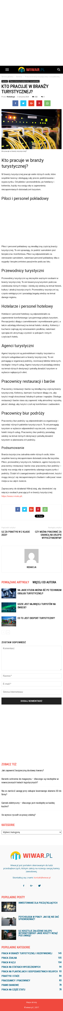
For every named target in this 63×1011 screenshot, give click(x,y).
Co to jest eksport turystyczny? (36, 618)
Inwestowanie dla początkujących (37, 902)
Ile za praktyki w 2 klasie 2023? (15, 533)
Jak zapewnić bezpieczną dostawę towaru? (22, 770)
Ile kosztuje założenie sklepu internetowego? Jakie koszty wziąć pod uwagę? (38, 933)
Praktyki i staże (10, 976)
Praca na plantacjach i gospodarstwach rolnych (29, 971)
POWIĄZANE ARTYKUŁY (15, 582)
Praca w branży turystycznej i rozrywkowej (24, 81)
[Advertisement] (31, 32)
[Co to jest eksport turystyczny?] (8, 621)
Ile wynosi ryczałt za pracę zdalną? (18, 814)
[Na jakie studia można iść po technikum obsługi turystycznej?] (8, 593)
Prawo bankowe (10, 985)
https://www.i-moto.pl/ (11, 496)
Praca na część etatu (13, 989)
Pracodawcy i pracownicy (15, 980)
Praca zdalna (9, 958)
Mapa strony (31, 1002)
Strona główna (7, 76)
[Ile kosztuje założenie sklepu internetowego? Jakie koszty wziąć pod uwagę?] (8, 935)
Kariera (4, 81)
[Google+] (31, 886)
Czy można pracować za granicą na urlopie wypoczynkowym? (48, 534)
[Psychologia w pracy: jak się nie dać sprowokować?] (8, 921)
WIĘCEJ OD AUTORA (44, 582)
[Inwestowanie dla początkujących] (8, 907)
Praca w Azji (8, 962)
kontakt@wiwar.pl (42, 877)
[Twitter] (39, 886)
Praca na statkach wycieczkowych (20, 967)
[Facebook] (24, 886)
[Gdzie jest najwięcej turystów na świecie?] (8, 607)
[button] (59, 70)
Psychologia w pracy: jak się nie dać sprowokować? (38, 918)
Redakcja (11, 97)
